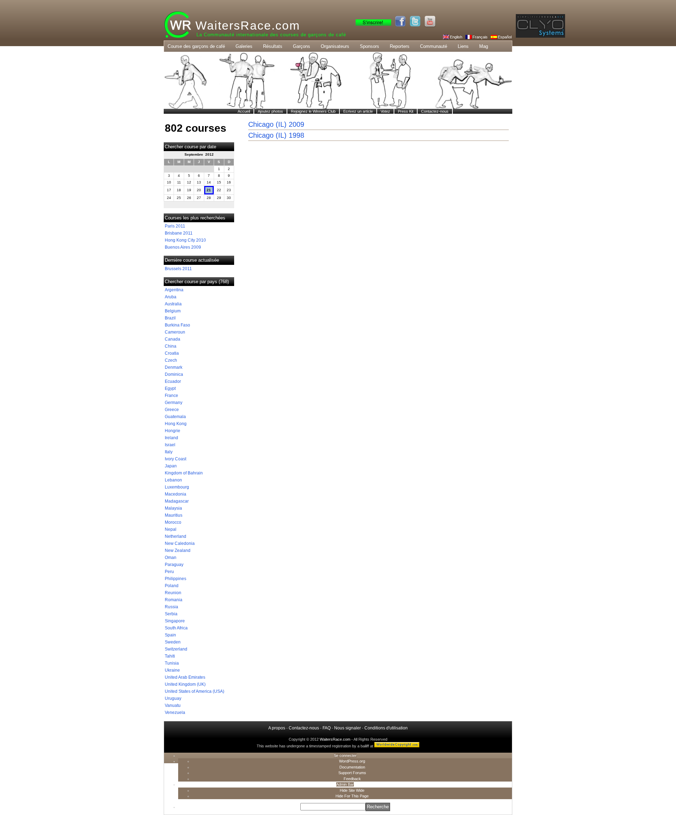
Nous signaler (347, 728)
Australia (173, 303)
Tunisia (172, 663)
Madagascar (177, 501)
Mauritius (173, 515)
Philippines (175, 578)
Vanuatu (173, 705)
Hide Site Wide (352, 790)
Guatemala (175, 416)
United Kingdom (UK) (185, 684)
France (171, 395)
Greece (172, 409)
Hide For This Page (352, 796)
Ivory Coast (175, 458)
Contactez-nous (304, 728)
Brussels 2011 (178, 268)
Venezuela (175, 712)
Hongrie (172, 430)
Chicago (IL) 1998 (276, 135)
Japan (171, 466)
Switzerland (176, 649)
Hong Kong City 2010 (185, 240)
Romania (173, 599)
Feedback (352, 779)
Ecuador (173, 381)
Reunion (173, 592)
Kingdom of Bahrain (184, 473)
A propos (276, 728)
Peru (169, 571)
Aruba (170, 296)
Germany (173, 402)
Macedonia (175, 494)
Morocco (173, 522)
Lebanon (173, 480)
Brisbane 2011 (179, 233)
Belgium (173, 311)
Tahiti (170, 656)
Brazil (170, 318)
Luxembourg (177, 487)
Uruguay (173, 698)
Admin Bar (345, 784)
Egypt (170, 388)
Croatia (172, 353)
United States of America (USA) (194, 691)
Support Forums (352, 773)
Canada (172, 339)
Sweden (173, 642)
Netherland (175, 536)
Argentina (174, 289)
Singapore (175, 620)
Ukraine (172, 670)
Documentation (352, 767)
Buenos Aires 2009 (183, 247)
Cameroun (175, 332)
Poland (172, 585)
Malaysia (173, 508)
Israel (170, 444)
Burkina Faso (177, 325)
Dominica (174, 374)
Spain (170, 635)
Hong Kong (176, 423)
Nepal (170, 529)
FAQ (327, 728)
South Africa (176, 628)
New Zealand (177, 550)
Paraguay (174, 564)
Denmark (173, 367)
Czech (171, 360)
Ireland (171, 437)
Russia (171, 606)
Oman (170, 557)
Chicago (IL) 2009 (276, 124)
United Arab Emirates (185, 677)
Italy (169, 451)
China (170, 346)
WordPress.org (352, 761)
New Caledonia (180, 543)
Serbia (171, 613)
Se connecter (345, 755)
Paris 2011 (175, 226)
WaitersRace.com (247, 25)
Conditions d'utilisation (386, 728)
